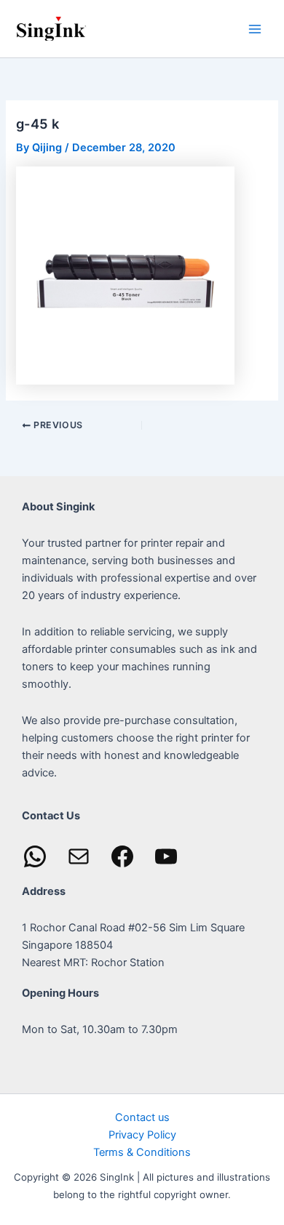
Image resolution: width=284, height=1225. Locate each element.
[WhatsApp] (35, 856)
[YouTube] (166, 856)
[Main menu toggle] (254, 28)
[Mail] (79, 856)
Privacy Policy (142, 1134)
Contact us (142, 1117)
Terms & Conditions (142, 1152)
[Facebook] (122, 856)
